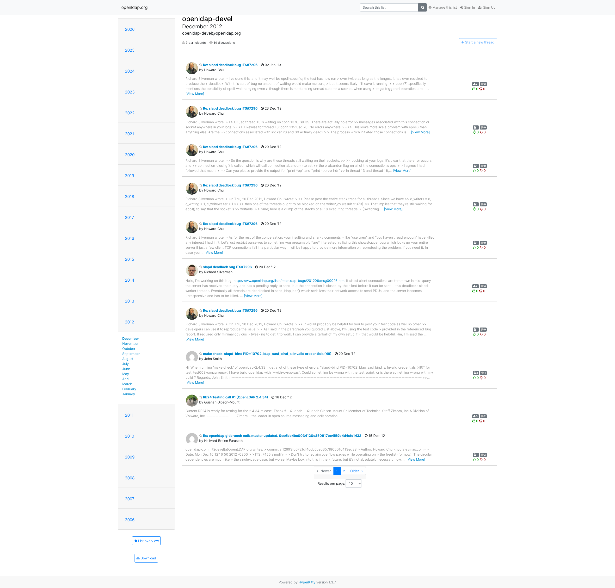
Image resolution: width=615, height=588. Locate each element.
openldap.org (134, 7)
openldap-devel (207, 19)
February (129, 389)
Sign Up (489, 7)
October (128, 349)
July (125, 364)
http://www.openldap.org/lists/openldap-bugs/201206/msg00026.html (289, 281)
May (125, 374)
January (128, 394)
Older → (356, 471)
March (127, 384)
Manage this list (444, 7)
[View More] (194, 94)
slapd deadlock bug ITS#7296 (227, 267)
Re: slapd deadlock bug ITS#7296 (230, 65)
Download (148, 558)
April (125, 379)
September (131, 354)
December (130, 338)
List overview (148, 541)
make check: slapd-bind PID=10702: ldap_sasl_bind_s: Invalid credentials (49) (267, 354)
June (126, 369)
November (130, 343)
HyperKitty (307, 582)
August (127, 359)
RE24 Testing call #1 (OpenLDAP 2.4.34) (235, 397)
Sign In (469, 7)
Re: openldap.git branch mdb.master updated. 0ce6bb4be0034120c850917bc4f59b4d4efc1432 (281, 435)
